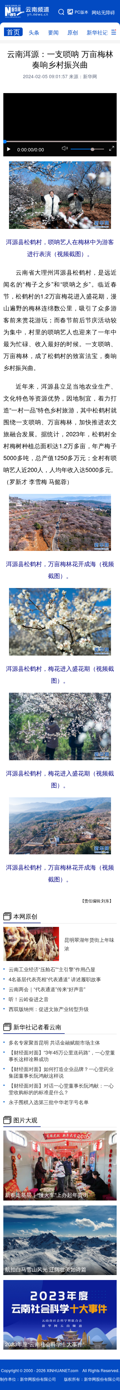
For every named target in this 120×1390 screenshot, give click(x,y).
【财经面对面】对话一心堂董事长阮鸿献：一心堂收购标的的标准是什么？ (61, 1089)
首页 (13, 31)
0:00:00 (25, 149)
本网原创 (25, 916)
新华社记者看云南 (37, 1027)
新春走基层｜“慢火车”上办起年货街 (46, 1195)
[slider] (92, 149)
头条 (34, 32)
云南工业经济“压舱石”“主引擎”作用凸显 (52, 969)
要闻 (53, 32)
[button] (9, 149)
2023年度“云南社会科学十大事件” (44, 1344)
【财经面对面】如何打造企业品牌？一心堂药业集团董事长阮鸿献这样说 (61, 1072)
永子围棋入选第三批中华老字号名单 (49, 1101)
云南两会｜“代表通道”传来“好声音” (47, 989)
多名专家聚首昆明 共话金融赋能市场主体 (54, 1042)
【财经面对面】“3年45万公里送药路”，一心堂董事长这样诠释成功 (62, 1055)
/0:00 (38, 149)
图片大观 (25, 1120)
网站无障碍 (103, 12)
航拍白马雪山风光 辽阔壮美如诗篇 (45, 1269)
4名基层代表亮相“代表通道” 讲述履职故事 (55, 979)
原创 (72, 32)
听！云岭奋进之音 (29, 998)
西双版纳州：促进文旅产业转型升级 (49, 1008)
